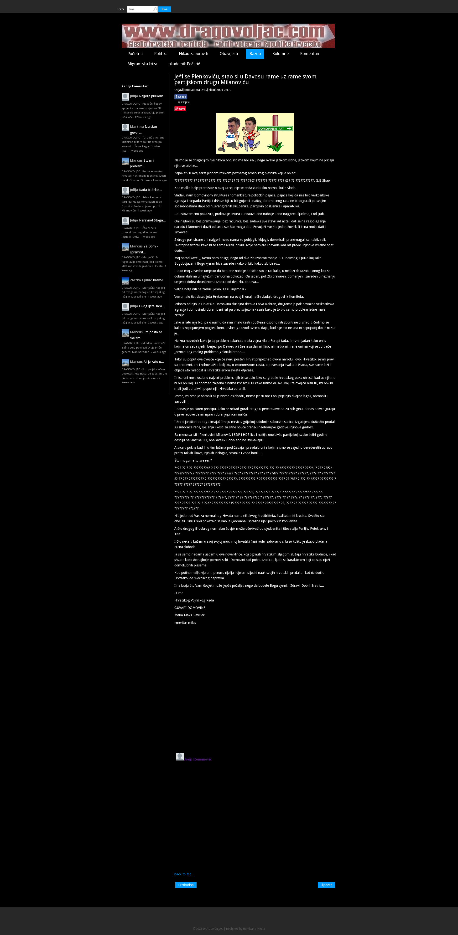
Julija (134, 96)
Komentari (309, 53)
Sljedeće (326, 885)
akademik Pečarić (184, 64)
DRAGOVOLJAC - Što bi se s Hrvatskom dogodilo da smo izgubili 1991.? (140, 232)
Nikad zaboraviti (193, 53)
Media (261, 928)
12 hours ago (143, 117)
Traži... (121, 9)
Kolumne (280, 53)
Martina (137, 126)
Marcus (136, 160)
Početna (135, 53)
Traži (164, 9)
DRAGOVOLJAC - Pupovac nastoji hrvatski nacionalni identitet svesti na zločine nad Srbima (144, 176)
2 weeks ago (155, 322)
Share (181, 96)
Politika (160, 53)
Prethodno (186, 885)
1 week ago (136, 150)
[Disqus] (255, 687)
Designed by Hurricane (241, 928)
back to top (183, 874)
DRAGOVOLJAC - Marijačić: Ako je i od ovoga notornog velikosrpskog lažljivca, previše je (143, 292)
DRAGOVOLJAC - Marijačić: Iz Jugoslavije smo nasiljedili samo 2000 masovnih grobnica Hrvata (142, 262)
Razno (255, 53)
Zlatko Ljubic (141, 280)
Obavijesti (229, 53)
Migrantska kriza (142, 64)
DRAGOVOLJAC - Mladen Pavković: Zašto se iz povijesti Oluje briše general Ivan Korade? (143, 347)
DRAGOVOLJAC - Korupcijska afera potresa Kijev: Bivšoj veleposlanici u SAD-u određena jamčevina (144, 374)
